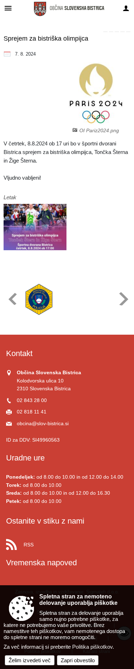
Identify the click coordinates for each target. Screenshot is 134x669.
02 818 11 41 (31, 412)
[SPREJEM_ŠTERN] (35, 227)
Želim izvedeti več (30, 660)
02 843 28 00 (32, 400)
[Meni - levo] (8, 8)
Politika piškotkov (92, 647)
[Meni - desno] (126, 8)
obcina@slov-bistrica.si (43, 423)
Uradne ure (25, 457)
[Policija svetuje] (38, 299)
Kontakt (19, 353)
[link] (105, 31)
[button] (12, 298)
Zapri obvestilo (78, 660)
